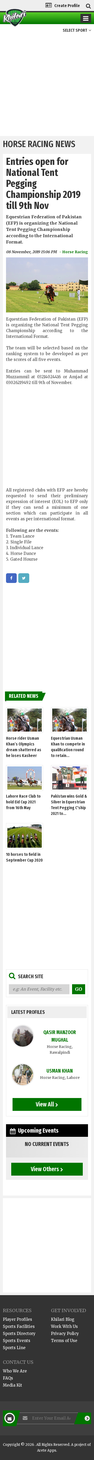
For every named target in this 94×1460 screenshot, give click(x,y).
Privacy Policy (65, 1333)
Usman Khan (59, 1071)
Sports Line (14, 1347)
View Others (45, 1169)
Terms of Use (64, 1340)
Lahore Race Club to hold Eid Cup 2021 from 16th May (23, 802)
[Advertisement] (47, 86)
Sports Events (16, 1340)
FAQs (8, 1378)
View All (45, 1104)
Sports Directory (19, 1333)
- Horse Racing (73, 252)
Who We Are (15, 1371)
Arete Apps (46, 1450)
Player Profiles (17, 1319)
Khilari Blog (62, 1319)
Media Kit (12, 1385)
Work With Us (64, 1326)
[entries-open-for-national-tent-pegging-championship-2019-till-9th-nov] (11, 578)
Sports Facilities (19, 1326)
